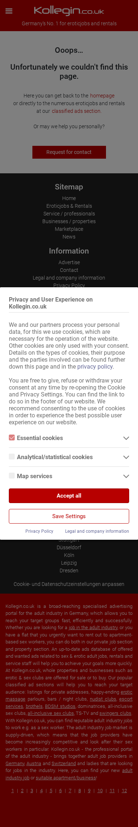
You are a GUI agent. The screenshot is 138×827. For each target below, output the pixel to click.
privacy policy (95, 366)
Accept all (69, 495)
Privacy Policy (39, 531)
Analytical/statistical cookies (55, 457)
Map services (34, 476)
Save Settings (69, 516)
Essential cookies (40, 438)
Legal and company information (97, 531)
